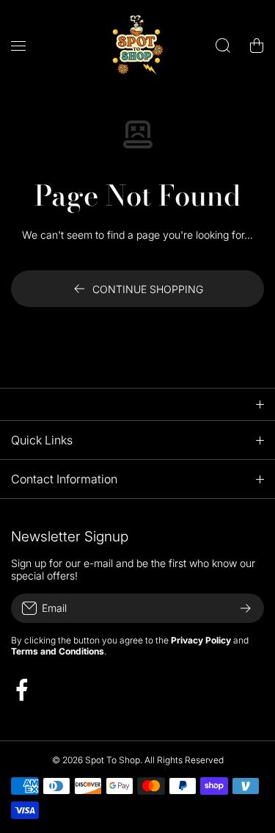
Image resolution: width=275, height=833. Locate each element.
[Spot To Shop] (138, 45)
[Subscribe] (245, 608)
